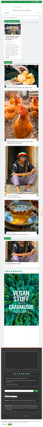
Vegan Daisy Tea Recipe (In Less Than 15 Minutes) (17, 234)
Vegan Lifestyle (15, 86)
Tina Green (8, 41)
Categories (7, 395)
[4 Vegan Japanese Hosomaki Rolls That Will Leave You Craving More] (13, 29)
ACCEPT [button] (10, 424)
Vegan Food (9, 86)
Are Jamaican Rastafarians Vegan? (14, 197)
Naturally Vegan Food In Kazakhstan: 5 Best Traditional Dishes (19, 87)
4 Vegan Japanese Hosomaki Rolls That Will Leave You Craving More (12, 37)
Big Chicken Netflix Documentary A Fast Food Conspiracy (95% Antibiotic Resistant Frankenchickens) (20, 142)
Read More (7, 57)
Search (6, 388)
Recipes (8, 232)
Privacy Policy (9, 409)
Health (12, 140)
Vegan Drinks (12, 232)
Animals (8, 140)
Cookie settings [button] (4, 424)
